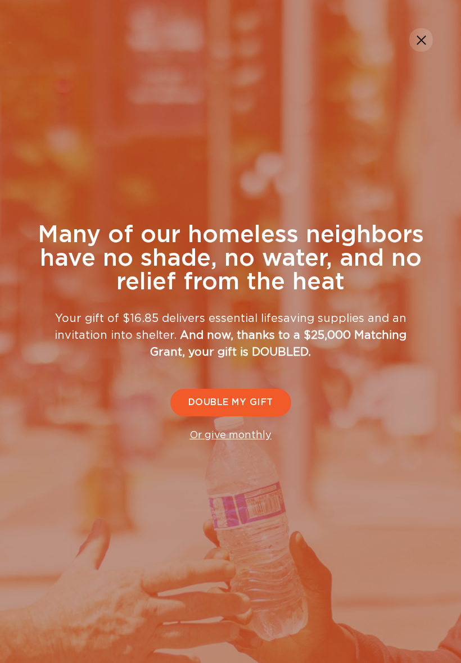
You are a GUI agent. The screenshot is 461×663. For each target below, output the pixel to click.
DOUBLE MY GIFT (230, 402)
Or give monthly (230, 435)
